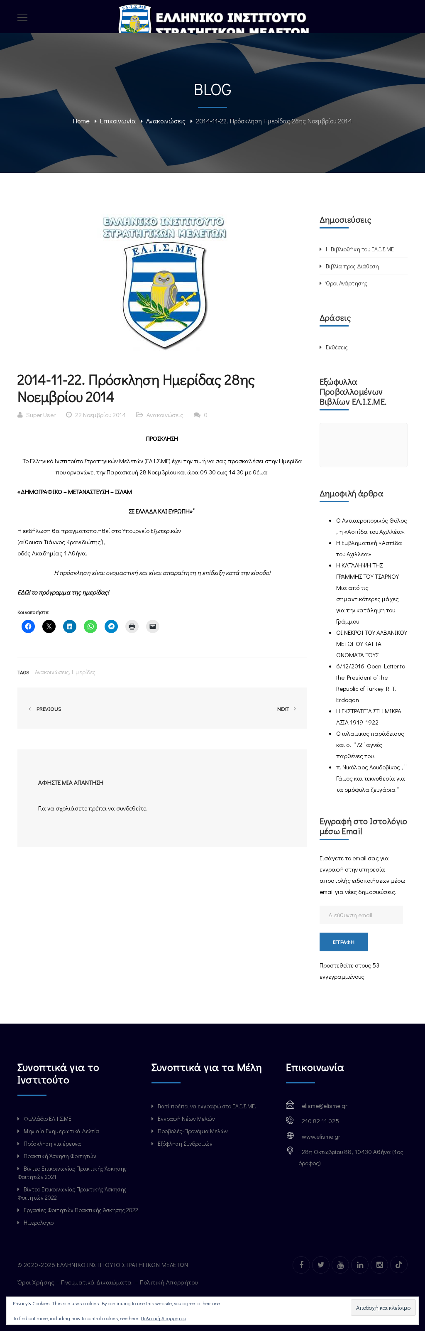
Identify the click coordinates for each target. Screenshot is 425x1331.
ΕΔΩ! (24, 592)
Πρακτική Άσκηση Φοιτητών (60, 1156)
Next (284, 708)
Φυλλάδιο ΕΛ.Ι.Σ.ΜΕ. (48, 1118)
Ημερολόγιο (39, 1222)
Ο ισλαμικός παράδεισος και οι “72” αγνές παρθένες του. (370, 744)
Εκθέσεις (337, 347)
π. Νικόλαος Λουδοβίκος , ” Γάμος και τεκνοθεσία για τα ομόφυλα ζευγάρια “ (371, 778)
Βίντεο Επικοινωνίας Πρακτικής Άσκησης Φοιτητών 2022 (72, 1193)
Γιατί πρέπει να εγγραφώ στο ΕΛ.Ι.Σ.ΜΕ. (207, 1106)
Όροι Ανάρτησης (346, 283)
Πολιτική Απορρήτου (170, 1282)
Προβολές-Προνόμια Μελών (193, 1131)
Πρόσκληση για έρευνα (52, 1143)
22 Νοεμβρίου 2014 (100, 414)
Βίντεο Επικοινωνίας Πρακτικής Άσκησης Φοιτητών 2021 (72, 1172)
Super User (41, 414)
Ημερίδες (83, 672)
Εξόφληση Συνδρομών (185, 1143)
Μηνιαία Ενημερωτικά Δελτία (61, 1131)
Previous (47, 708)
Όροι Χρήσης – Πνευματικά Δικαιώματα (75, 1282)
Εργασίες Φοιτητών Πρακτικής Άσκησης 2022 (81, 1210)
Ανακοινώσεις (166, 120)
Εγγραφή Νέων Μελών (186, 1118)
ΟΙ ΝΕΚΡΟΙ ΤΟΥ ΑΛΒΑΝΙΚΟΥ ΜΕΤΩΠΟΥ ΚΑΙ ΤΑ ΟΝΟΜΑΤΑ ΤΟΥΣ (371, 643)
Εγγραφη (343, 941)
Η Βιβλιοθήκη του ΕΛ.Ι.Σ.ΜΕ (360, 249)
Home (81, 120)
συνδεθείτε (131, 808)
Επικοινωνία (118, 120)
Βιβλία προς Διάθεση (352, 266)
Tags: (24, 671)
